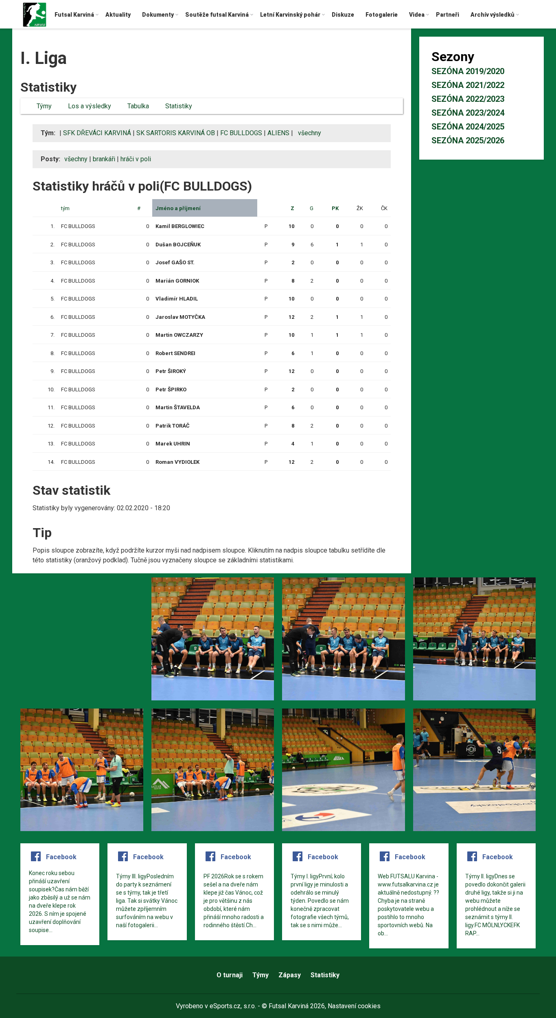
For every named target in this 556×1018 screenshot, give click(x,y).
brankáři (104, 159)
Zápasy (289, 975)
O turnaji (230, 975)
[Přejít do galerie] (81, 638)
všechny (76, 159)
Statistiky (325, 975)
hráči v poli (135, 159)
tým (65, 208)
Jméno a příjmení (178, 208)
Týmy (260, 975)
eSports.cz (225, 1006)
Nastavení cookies (354, 1006)
